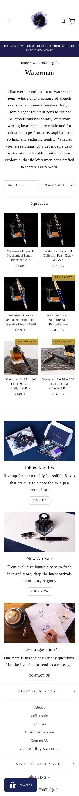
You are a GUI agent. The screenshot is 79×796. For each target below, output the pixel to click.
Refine (20, 185)
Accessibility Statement (39, 749)
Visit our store (38, 691)
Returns (39, 724)
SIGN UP (39, 500)
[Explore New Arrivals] (39, 49)
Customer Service (39, 732)
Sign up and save (38, 764)
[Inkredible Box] (39, 441)
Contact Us (39, 675)
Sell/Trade (39, 716)
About (39, 707)
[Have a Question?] (39, 623)
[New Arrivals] (39, 532)
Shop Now (39, 591)
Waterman (40, 63)
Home (24, 63)
